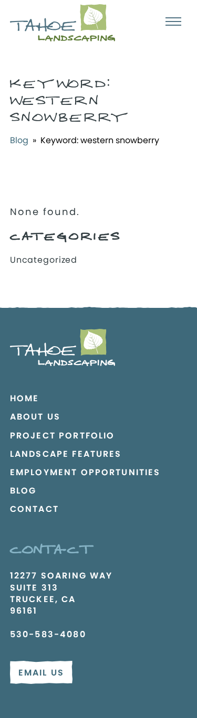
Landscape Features (66, 454)
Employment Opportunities (85, 472)
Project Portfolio (62, 436)
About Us (35, 417)
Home (24, 398)
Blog (19, 140)
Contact (34, 509)
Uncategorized (43, 260)
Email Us (41, 673)
